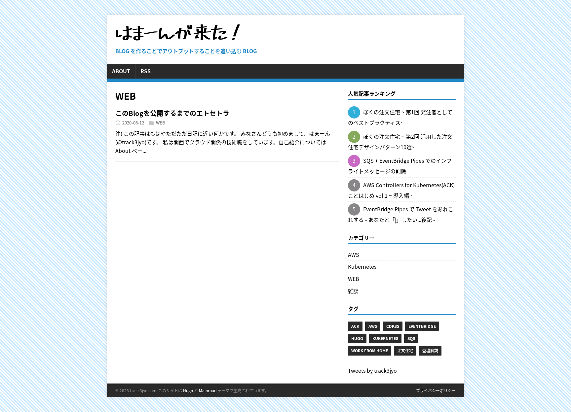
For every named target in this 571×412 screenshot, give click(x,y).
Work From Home (369, 351)
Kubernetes (362, 266)
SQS (411, 338)
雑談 (353, 291)
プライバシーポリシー (436, 391)
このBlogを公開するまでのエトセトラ (172, 113)
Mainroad (207, 391)
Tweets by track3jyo (372, 370)
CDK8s (392, 326)
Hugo (357, 338)
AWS (353, 254)
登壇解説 (430, 351)
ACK (355, 326)
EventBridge (422, 326)
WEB (160, 123)
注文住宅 (405, 351)
